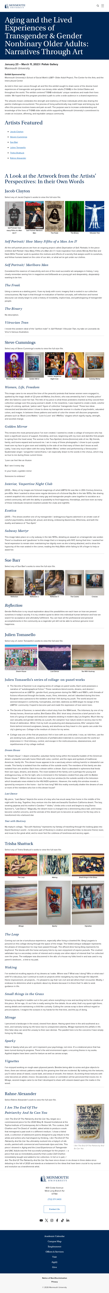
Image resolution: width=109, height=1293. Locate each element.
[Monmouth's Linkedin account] (67, 1220)
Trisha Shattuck (17, 152)
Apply (54, 1262)
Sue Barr (14, 142)
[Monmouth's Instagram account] (51, 1220)
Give (54, 1267)
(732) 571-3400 (54, 1199)
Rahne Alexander (18, 158)
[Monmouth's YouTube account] (41, 1220)
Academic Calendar (54, 1236)
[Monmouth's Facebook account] (57, 1220)
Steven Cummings (18, 136)
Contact (52, 1209)
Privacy (54, 1281)
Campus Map (54, 1241)
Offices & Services (55, 1251)
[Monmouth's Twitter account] (46, 1220)
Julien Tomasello (18, 147)
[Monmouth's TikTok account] (62, 1220)
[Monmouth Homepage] (15, 6)
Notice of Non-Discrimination (54, 1278)
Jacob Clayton (16, 131)
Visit (54, 1257)
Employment (54, 1246)
